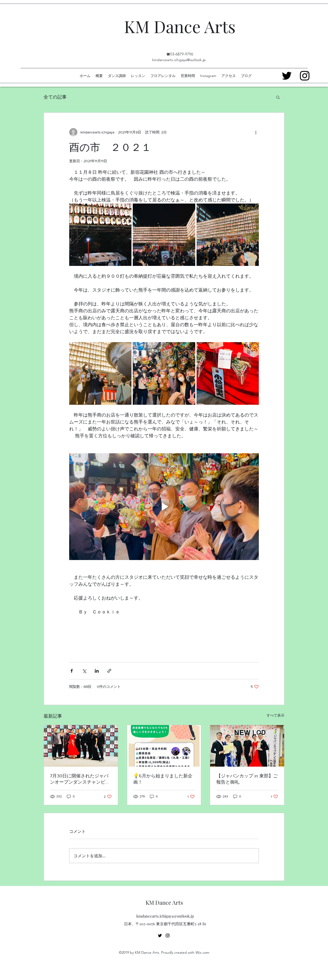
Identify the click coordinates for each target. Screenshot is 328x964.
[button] (277, 97)
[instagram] (167, 935)
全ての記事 (55, 97)
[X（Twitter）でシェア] (84, 670)
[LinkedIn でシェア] (96, 670)
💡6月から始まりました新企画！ (162, 779)
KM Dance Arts (179, 26)
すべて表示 (275, 715)
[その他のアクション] (256, 132)
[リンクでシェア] (109, 670)
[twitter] (159, 935)
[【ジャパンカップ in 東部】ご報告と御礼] (247, 746)
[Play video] (164, 506)
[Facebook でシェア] (71, 670)
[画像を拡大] (100, 235)
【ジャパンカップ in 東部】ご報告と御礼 (247, 779)
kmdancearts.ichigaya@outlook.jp (179, 59)
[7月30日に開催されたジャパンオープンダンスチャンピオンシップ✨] (81, 746)
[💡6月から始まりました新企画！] (164, 746)
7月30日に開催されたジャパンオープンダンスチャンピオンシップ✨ (80, 779)
